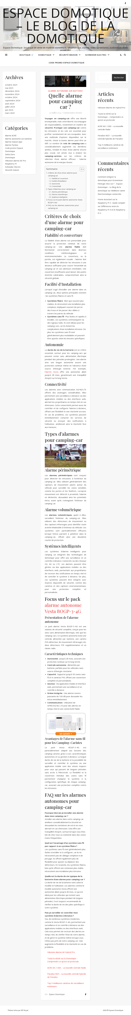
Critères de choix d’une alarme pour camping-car (62, 174)
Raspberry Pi (11, 163)
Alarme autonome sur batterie (18, 138)
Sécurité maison (68, 55)
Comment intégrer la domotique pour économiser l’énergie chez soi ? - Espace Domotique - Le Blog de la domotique (110, 184)
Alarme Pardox (11, 145)
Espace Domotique (57, 994)
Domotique (44, 55)
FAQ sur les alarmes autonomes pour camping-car (63, 206)
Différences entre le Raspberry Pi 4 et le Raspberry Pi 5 (111, 209)
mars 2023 (10, 113)
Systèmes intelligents (59, 197)
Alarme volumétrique (59, 194)
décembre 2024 (12, 91)
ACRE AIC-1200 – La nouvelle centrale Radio (66, 967)
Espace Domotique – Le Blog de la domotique (65, 25)
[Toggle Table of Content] (81, 169)
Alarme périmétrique (59, 192)
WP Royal (24, 1010)
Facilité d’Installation (59, 181)
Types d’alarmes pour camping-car (62, 189)
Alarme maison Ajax (13, 141)
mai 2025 (9, 88)
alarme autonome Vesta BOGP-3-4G (63, 608)
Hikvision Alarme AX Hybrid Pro (61, 952)
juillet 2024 (10, 106)
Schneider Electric (95, 55)
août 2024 (9, 103)
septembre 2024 (12, 100)
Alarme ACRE (11, 135)
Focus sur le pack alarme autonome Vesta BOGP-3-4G (65, 201)
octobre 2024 (11, 97)
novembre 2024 (12, 94)
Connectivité (56, 186)
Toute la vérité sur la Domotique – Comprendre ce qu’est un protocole (110, 116)
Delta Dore (10, 154)
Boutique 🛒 (27, 55)
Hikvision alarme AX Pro (15, 160)
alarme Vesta (52, 372)
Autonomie (56, 184)
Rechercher (119, 77)
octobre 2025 (11, 84)
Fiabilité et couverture (60, 178)
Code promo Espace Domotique (66, 62)
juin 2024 (9, 110)
